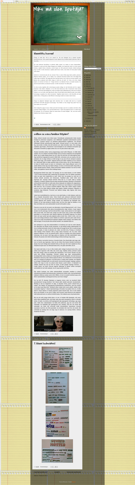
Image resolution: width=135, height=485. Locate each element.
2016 (87, 84)
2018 (87, 79)
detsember (90, 88)
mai (88, 101)
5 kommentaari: (44, 333)
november (90, 90)
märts (88, 105)
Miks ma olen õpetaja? (59, 9)
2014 (87, 121)
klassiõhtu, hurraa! (44, 53)
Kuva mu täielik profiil (89, 136)
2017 (87, 81)
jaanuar (89, 118)
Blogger (74, 481)
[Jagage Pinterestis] (59, 124)
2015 (87, 86)
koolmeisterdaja (90, 127)
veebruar (89, 107)
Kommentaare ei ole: (45, 124)
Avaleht (57, 472)
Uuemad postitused (40, 472)
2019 (87, 77)
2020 (87, 75)
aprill (88, 103)
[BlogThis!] (55, 124)
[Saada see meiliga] (54, 124)
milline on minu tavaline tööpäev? (51, 133)
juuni (88, 99)
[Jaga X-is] (57, 124)
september (90, 94)
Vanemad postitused (74, 472)
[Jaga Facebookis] (58, 124)
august (89, 97)
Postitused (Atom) (43, 475)
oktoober (89, 92)
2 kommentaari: (44, 466)
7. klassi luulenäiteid (44, 343)
